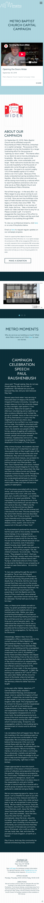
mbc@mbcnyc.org (30, 870)
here (36, 223)
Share (38, 83)
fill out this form (31, 872)
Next (41, 295)
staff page (12, 868)
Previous (2, 295)
